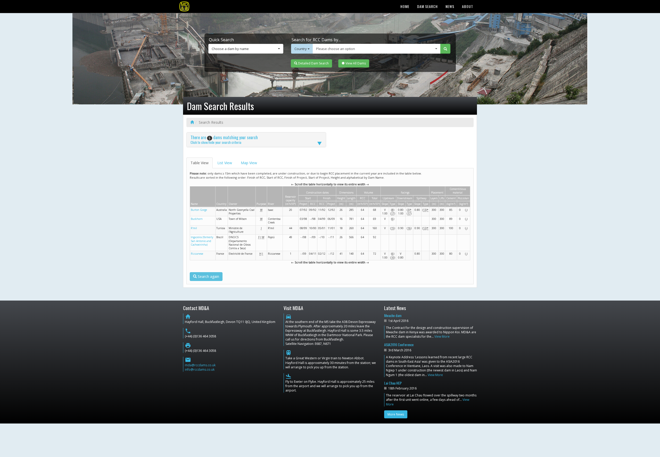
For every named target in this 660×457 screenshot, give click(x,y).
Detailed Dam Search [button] (313, 63)
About (467, 6)
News (450, 6)
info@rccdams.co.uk (199, 369)
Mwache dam (392, 315)
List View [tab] (224, 162)
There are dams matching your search (224, 139)
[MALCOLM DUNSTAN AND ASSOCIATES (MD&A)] (184, 6)
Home (404, 6)
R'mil (194, 228)
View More (442, 336)
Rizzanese (197, 253)
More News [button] (395, 414)
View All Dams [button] (355, 63)
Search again (208, 276)
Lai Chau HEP (393, 383)
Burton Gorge (199, 210)
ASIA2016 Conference (399, 344)
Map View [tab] (249, 162)
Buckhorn (197, 219)
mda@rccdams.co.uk (200, 365)
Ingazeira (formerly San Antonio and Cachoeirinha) (202, 240)
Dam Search (427, 6)
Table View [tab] (200, 162)
